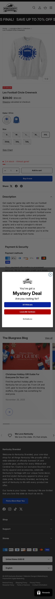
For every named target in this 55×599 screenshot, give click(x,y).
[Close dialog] (50, 274)
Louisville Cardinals (27, 312)
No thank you (27, 319)
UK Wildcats (28, 305)
